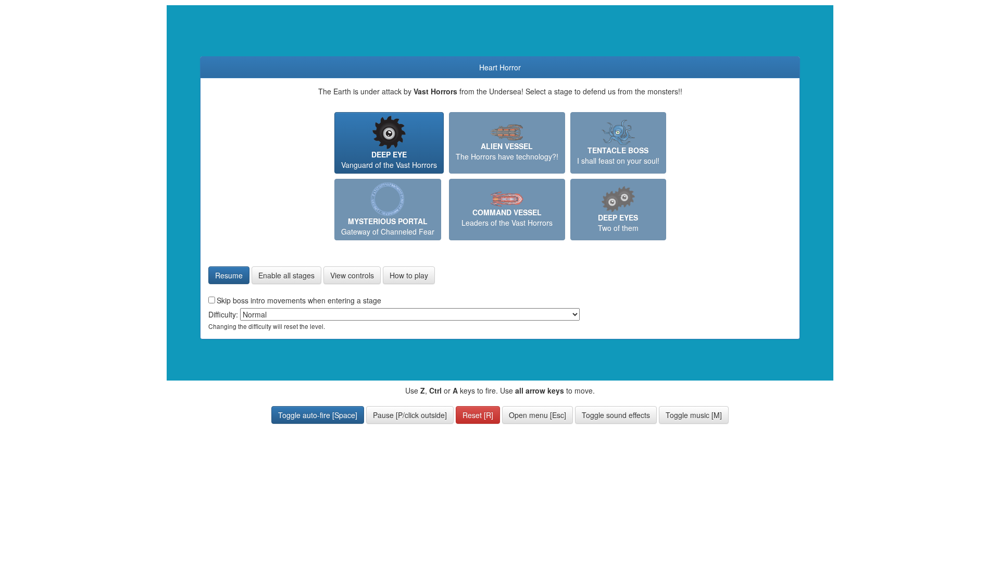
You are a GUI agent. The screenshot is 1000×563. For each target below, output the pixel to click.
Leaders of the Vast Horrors (507, 217)
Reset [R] (478, 415)
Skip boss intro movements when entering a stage (299, 300)
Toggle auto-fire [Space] (317, 415)
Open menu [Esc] (537, 415)
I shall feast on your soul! (618, 155)
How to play (409, 275)
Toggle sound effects (616, 415)
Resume (229, 275)
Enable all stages (286, 275)
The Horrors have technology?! (507, 151)
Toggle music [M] (694, 415)
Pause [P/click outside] (410, 415)
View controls (352, 275)
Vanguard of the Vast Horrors (389, 159)
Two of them (618, 222)
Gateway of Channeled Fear (387, 226)
